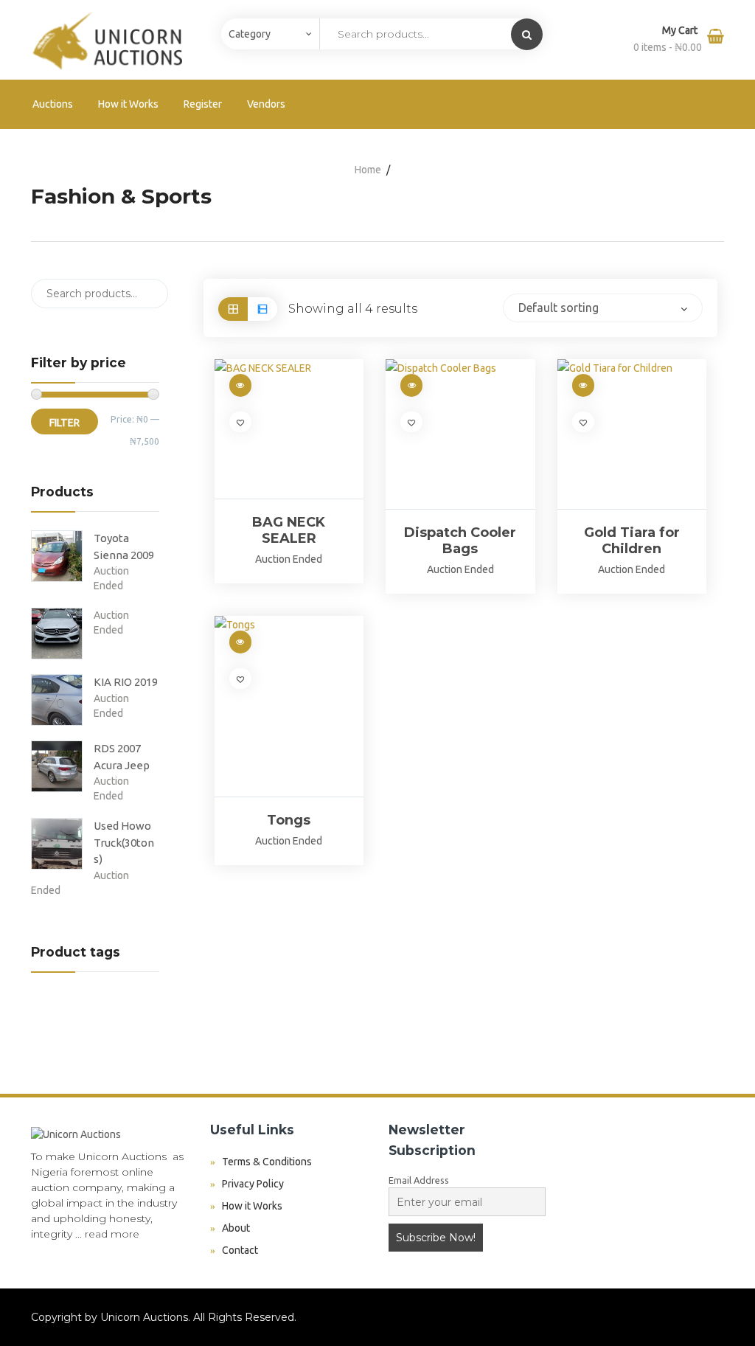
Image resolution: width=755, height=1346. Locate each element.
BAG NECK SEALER (288, 530)
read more (112, 1234)
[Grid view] (233, 308)
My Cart (681, 30)
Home (368, 170)
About (236, 1228)
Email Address (419, 1180)
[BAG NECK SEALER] (289, 429)
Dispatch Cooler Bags (460, 540)
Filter (64, 423)
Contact (240, 1250)
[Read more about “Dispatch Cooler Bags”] (411, 385)
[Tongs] (289, 706)
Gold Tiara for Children (632, 540)
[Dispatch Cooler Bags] (460, 434)
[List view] (262, 308)
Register (203, 104)
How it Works (128, 104)
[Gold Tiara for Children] (632, 434)
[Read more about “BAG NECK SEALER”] (240, 385)
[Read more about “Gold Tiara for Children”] (583, 385)
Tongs (288, 820)
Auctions (52, 104)
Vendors (266, 104)
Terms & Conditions (267, 1162)
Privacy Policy (253, 1184)
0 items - (667, 47)
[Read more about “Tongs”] (240, 642)
